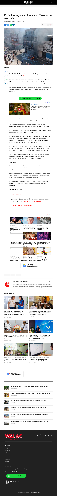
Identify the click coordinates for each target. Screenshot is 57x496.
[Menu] (6, 2)
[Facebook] (6, 71)
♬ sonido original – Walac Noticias (22, 205)
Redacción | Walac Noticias (9, 21)
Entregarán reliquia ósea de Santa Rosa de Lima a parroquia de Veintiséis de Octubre (30, 393)
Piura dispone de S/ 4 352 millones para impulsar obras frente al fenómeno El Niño (30, 421)
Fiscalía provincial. (29, 76)
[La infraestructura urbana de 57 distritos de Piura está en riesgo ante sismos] (6, 409)
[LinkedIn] (6, 83)
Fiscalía (13, 274)
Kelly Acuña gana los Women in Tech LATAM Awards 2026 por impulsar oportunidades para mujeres (39, 337)
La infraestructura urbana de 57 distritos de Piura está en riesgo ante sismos (28, 407)
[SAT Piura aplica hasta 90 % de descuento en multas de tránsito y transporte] (6, 402)
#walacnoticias (29, 201)
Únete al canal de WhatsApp (31, 98)
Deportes (7, 461)
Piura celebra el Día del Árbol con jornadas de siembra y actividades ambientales (29, 386)
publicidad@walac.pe (26, 468)
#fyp (44, 201)
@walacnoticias (16, 195)
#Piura (36, 201)
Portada (6, 448)
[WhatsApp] (6, 79)
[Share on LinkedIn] (13, 25)
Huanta (26, 74)
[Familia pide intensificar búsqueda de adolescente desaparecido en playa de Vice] (6, 416)
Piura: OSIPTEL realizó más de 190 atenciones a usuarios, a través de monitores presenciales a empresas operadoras (14, 313)
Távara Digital (37, 492)
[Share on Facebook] (5, 25)
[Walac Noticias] (28, 2)
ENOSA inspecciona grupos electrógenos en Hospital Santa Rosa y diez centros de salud (15, 337)
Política (6, 457)
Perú (6, 452)
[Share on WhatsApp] (11, 25)
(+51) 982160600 (13, 471)
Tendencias (7, 459)
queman (18, 274)
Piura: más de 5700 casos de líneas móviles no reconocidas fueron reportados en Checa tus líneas (39, 359)
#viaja (40, 201)
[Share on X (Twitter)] (8, 25)
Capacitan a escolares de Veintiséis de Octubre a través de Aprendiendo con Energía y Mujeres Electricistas (40, 312)
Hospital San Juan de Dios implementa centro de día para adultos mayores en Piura (15, 359)
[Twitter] (6, 75)
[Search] (51, 2)
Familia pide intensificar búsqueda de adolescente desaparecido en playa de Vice (29, 414)
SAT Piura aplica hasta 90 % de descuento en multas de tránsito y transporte (28, 400)
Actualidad (6, 12)
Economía (7, 454)
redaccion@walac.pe (15, 468)
